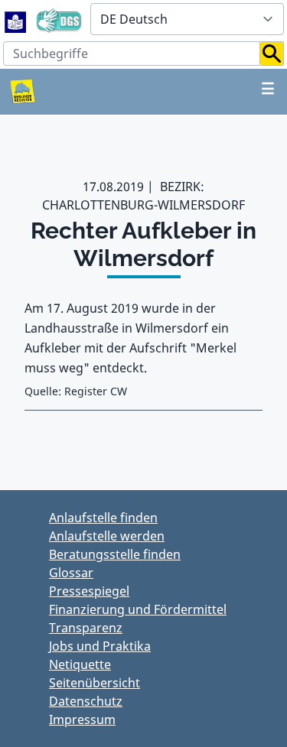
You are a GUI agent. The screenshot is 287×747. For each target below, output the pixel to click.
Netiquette (80, 664)
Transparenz (85, 627)
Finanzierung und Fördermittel (138, 609)
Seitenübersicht (94, 682)
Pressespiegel (89, 591)
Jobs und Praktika (100, 646)
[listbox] (187, 19)
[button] (272, 53)
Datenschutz (85, 701)
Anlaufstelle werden (107, 536)
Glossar (71, 572)
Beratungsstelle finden (115, 554)
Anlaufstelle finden (103, 517)
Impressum (82, 719)
